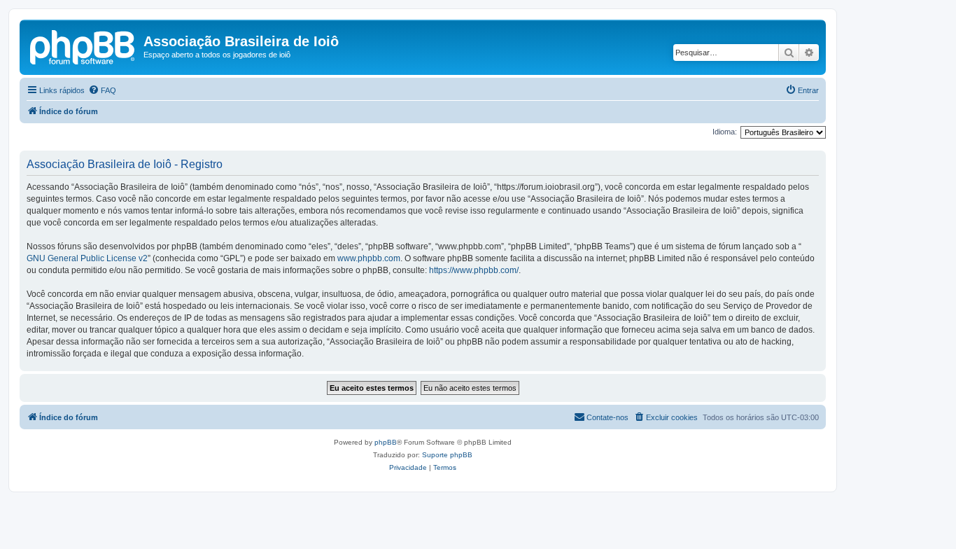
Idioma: (724, 131)
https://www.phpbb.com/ (474, 270)
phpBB (385, 442)
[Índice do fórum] (83, 45)
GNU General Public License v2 (87, 258)
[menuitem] (102, 90)
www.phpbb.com (368, 258)
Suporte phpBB (447, 455)
